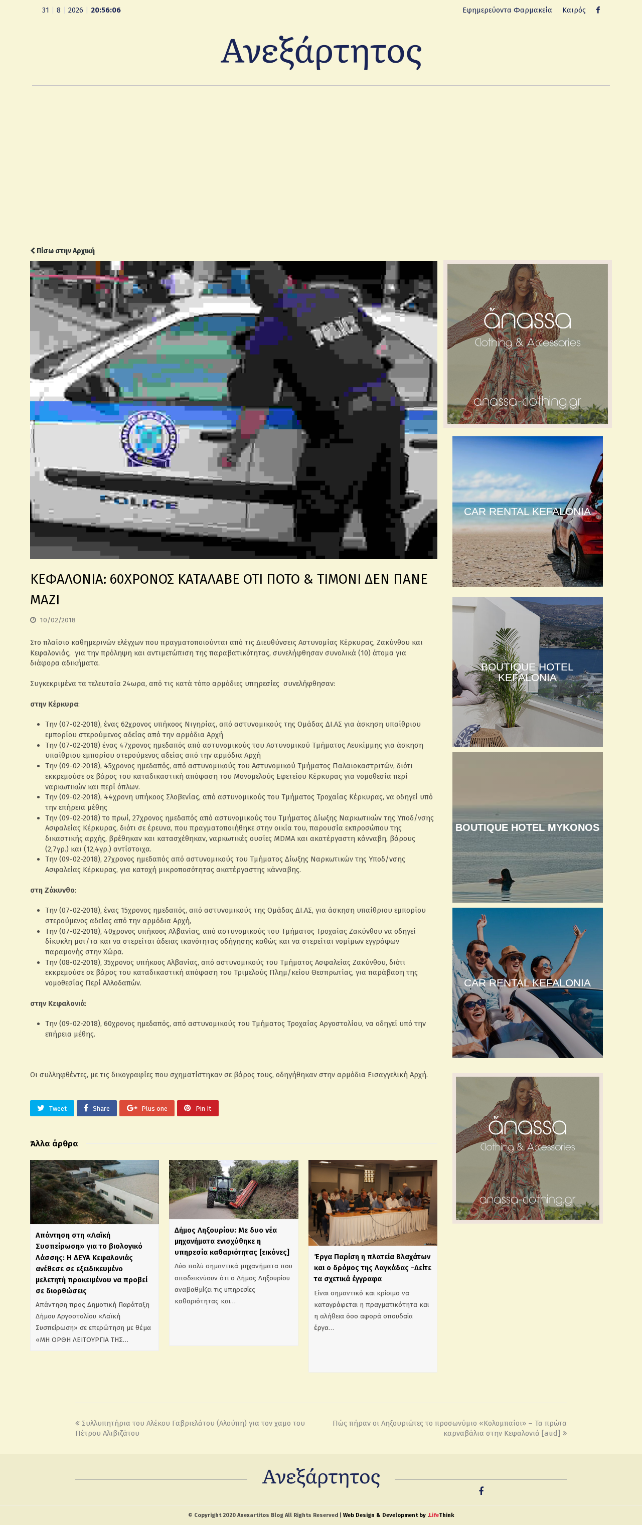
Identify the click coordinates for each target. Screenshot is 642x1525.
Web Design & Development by (398, 1515)
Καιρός (574, 10)
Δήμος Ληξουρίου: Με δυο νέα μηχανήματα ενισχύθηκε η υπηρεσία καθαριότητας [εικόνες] (232, 1241)
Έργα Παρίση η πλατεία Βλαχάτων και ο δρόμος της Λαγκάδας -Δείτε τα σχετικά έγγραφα (372, 1267)
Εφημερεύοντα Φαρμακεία (507, 10)
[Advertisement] (321, 166)
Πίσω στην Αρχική (65, 251)
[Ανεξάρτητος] (321, 52)
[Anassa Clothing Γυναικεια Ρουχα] (527, 425)
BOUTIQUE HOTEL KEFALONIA (527, 672)
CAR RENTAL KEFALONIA (527, 511)
